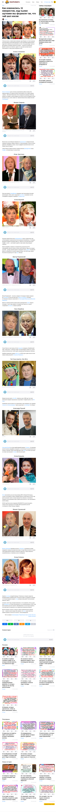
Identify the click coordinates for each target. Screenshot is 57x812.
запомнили (6, 297)
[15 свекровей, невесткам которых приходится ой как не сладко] (28, 789)
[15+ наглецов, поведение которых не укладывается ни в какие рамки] (47, 673)
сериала (28, 249)
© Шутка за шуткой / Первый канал (7, 337)
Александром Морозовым (24, 298)
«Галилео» (27, 447)
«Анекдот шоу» (21, 196)
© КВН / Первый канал (5, 585)
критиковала (6, 604)
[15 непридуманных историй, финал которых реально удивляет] (28, 726)
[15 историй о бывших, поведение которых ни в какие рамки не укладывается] (47, 52)
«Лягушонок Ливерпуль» (18, 354)
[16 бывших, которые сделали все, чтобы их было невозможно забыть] (10, 699)
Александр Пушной (6, 447)
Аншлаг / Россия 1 (32, 616)
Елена (3, 494)
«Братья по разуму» (22, 297)
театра (28, 302)
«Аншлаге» (21, 548)
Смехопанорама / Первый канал (18, 614)
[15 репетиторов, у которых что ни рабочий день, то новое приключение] (47, 726)
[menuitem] (28, 2)
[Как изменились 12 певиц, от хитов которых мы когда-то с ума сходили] (47, 12)
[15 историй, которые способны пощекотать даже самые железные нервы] (10, 789)
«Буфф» (4, 150)
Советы (3, 780)
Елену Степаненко (6, 91)
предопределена (18, 238)
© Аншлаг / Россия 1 (5, 227)
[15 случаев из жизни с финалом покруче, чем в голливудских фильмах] (28, 651)
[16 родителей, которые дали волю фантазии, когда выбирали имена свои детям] (47, 31)
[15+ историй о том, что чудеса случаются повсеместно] (47, 789)
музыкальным (23, 141)
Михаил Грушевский (6, 548)
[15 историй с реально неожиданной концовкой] (47, 73)
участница (8, 596)
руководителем (27, 148)
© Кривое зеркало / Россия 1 (6, 130)
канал (24, 450)
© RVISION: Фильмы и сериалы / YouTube (8, 537)
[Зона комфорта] (12, 2)
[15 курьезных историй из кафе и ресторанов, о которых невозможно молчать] (10, 726)
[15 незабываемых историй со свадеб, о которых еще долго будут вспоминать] (10, 746)
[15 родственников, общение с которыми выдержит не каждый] (47, 768)
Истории (40, 45)
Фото (22, 782)
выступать (22, 194)
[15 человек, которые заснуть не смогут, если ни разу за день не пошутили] (28, 746)
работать (17, 353)
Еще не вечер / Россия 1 (31, 614)
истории (14, 451)
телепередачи (5, 99)
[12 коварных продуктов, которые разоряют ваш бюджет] (10, 768)
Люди (3, 5)
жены (24, 611)
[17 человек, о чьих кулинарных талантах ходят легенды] (28, 673)
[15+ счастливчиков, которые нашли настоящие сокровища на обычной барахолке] (28, 768)
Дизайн (3, 665)
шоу (17, 252)
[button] (7, 620)
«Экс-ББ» (15, 398)
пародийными (13, 193)
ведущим (20, 348)
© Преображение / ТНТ (13, 585)
